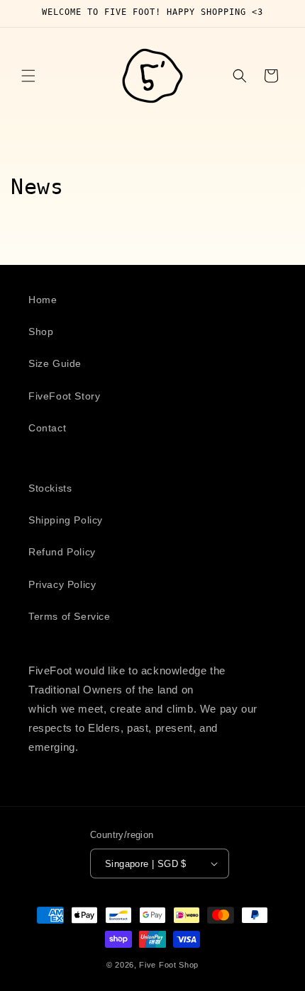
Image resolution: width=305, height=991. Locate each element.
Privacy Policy (62, 584)
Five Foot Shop (169, 965)
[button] (28, 75)
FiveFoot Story (64, 396)
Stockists (50, 488)
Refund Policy (62, 551)
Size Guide (55, 363)
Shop (40, 331)
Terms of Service (69, 616)
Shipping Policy (65, 520)
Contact (47, 428)
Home (42, 299)
